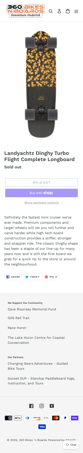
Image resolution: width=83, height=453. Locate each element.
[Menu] (76, 10)
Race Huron (17, 328)
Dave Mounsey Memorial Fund (32, 309)
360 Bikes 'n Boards (33, 440)
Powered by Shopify (62, 440)
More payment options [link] (42, 202)
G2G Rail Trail (18, 318)
